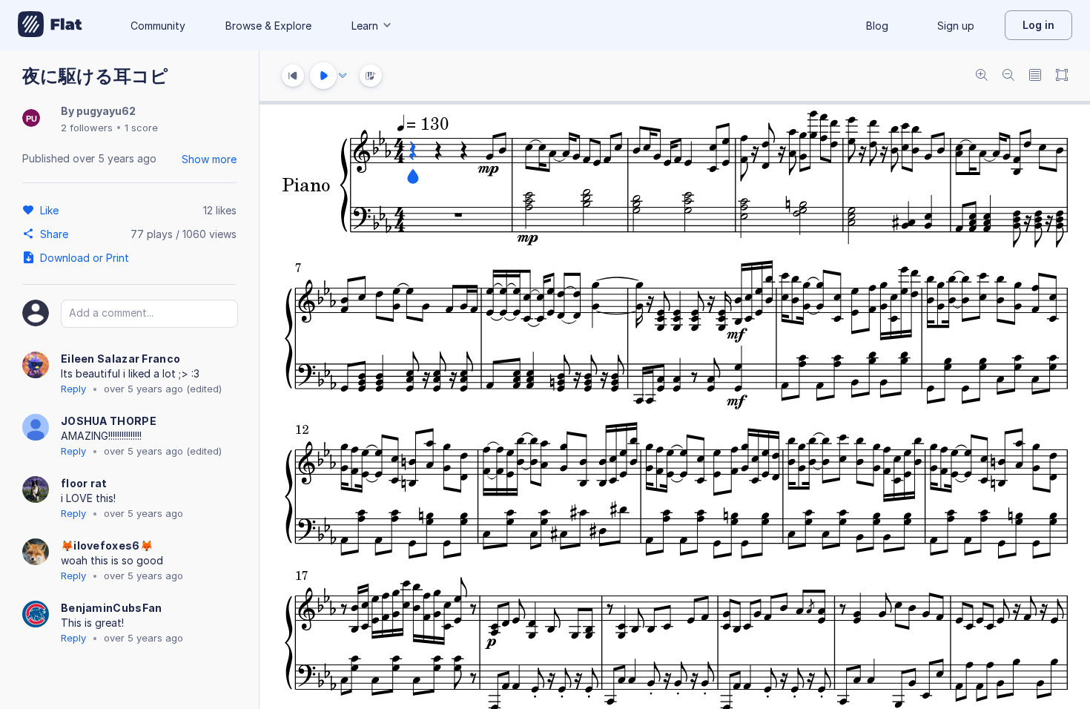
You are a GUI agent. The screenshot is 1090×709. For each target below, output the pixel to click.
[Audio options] (343, 75)
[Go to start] (293, 76)
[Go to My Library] (50, 25)
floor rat (84, 483)
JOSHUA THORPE (108, 421)
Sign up (955, 25)
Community (158, 25)
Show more (209, 159)
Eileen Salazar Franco (120, 358)
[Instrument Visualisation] (371, 76)
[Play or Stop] (323, 75)
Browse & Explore (268, 25)
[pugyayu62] (31, 119)
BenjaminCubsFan (111, 607)
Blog (877, 25)
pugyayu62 (106, 111)
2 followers (87, 127)
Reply (73, 389)
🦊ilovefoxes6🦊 (107, 545)
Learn (364, 25)
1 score (141, 127)
